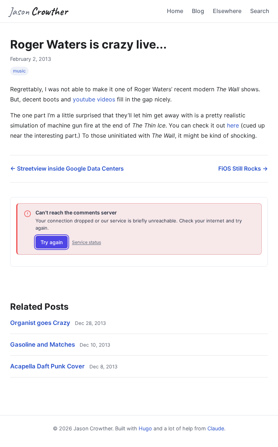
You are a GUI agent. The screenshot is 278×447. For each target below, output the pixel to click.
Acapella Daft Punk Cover (47, 366)
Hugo (145, 428)
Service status (86, 242)
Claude (215, 428)
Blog (198, 10)
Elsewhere (227, 10)
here (233, 125)
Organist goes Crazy (40, 322)
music (19, 71)
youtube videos (94, 99)
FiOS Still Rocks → (243, 168)
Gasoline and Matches (42, 344)
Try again (52, 242)
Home (175, 10)
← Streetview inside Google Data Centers (67, 168)
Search (259, 10)
